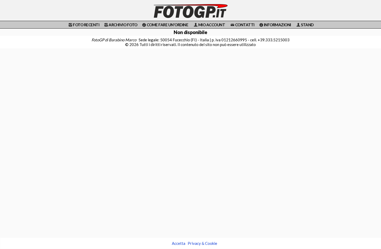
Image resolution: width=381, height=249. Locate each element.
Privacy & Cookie (202, 243)
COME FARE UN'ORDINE (167, 24)
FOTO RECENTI (86, 24)
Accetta (178, 243)
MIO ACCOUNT (211, 24)
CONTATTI (245, 24)
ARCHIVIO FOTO (123, 24)
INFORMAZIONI (277, 24)
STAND (307, 24)
